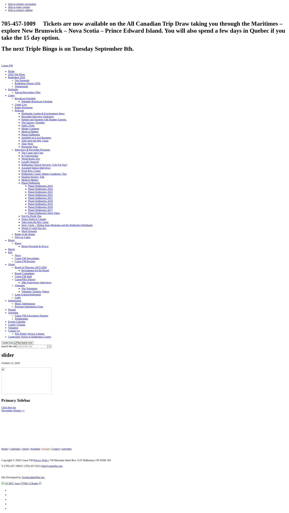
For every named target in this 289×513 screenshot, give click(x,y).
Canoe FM (7, 65)
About (25, 448)
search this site (9, 346)
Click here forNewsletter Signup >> (13, 409)
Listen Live (8, 343)
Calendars (15, 448)
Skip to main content (19, 7)
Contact (56, 448)
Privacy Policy (41, 460)
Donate (46, 448)
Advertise (66, 448)
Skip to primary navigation (22, 4)
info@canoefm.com (51, 466)
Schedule (35, 448)
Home (4, 448)
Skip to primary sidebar (20, 10)
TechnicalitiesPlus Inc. (33, 477)
